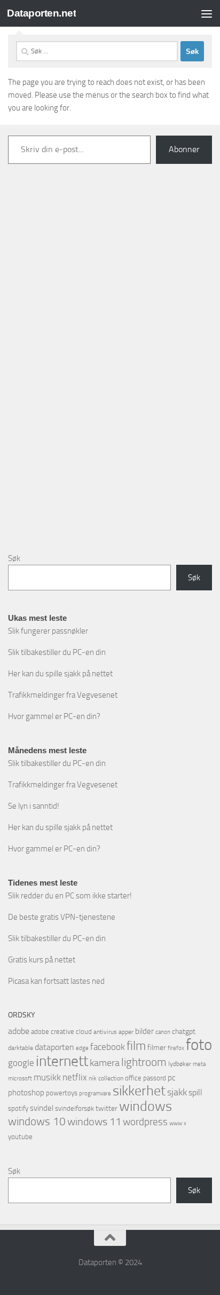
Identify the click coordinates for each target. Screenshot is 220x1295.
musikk (47, 1077)
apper (126, 1032)
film (136, 1046)
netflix (74, 1077)
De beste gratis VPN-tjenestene (61, 917)
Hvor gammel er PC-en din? (54, 716)
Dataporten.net (41, 13)
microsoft (20, 1078)
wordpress (145, 1122)
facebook (107, 1046)
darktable (20, 1048)
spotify (18, 1108)
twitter (106, 1108)
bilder (144, 1031)
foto (199, 1045)
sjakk (177, 1092)
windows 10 (37, 1121)
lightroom (144, 1062)
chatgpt (183, 1031)
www (175, 1123)
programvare (95, 1093)
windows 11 (94, 1121)
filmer (156, 1047)
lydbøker (179, 1064)
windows (145, 1106)
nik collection (106, 1078)
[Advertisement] (110, 367)
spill (195, 1092)
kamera (105, 1063)
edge (82, 1048)
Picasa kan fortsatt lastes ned (56, 981)
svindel (41, 1108)
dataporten (54, 1047)
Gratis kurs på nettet (41, 960)
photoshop (26, 1092)
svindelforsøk (74, 1108)
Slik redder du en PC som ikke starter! (70, 896)
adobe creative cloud (61, 1032)
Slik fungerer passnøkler (48, 631)
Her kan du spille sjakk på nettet (60, 673)
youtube (20, 1137)
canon (162, 1032)
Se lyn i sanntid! (33, 806)
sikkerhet (139, 1091)
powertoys (61, 1093)
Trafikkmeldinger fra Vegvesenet (62, 695)
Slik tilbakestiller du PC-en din (57, 652)
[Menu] (206, 13)
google (21, 1062)
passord (154, 1078)
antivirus (105, 1032)
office (133, 1078)
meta (199, 1064)
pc (171, 1078)
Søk (14, 558)
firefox (176, 1048)
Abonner (184, 149)
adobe (18, 1031)
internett (62, 1061)
